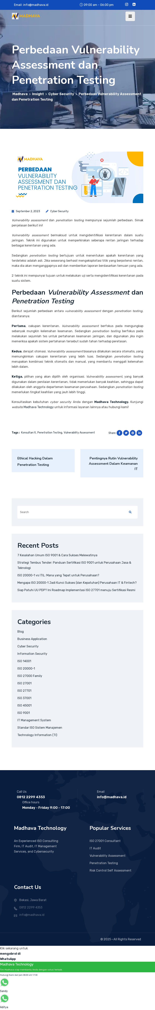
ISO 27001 (24, 683)
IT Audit (95, 848)
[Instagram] (126, 5)
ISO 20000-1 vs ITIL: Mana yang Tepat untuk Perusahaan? (58, 575)
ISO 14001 (24, 661)
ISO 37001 (24, 698)
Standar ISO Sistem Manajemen (39, 727)
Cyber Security (59, 211)
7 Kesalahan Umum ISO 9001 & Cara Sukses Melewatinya (57, 555)
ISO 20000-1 (26, 668)
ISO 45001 (24, 705)
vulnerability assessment (79, 432)
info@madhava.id (35, 5)
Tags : (16, 432)
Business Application (32, 639)
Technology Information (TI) (37, 735)
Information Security (32, 654)
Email (101, 791)
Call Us (21, 791)
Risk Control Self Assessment (110, 870)
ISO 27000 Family (29, 676)
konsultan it (28, 432)
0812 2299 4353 (31, 797)
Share (112, 433)
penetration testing (49, 432)
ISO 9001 (23, 713)
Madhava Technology (39, 407)
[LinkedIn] (134, 5)
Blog (20, 631)
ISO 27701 (24, 690)
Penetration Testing (104, 863)
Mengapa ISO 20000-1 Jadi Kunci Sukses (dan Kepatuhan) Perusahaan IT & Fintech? (77, 582)
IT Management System (34, 720)
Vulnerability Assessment (108, 855)
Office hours (30, 802)
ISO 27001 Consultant (105, 841)
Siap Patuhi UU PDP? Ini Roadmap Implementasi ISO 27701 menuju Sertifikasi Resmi (76, 590)
